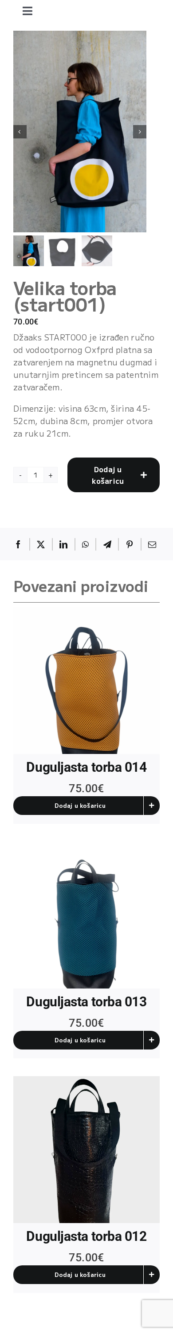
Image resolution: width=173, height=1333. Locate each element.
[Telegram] (107, 544)
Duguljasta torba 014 (86, 767)
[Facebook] (18, 544)
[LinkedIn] (63, 544)
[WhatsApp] (85, 544)
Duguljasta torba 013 (86, 1001)
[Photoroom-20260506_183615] (86, 915)
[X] (40, 544)
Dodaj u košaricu (108, 475)
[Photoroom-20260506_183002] (86, 680)
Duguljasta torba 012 (86, 1236)
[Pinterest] (129, 544)
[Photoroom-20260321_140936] (86, 1149)
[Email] (152, 544)
